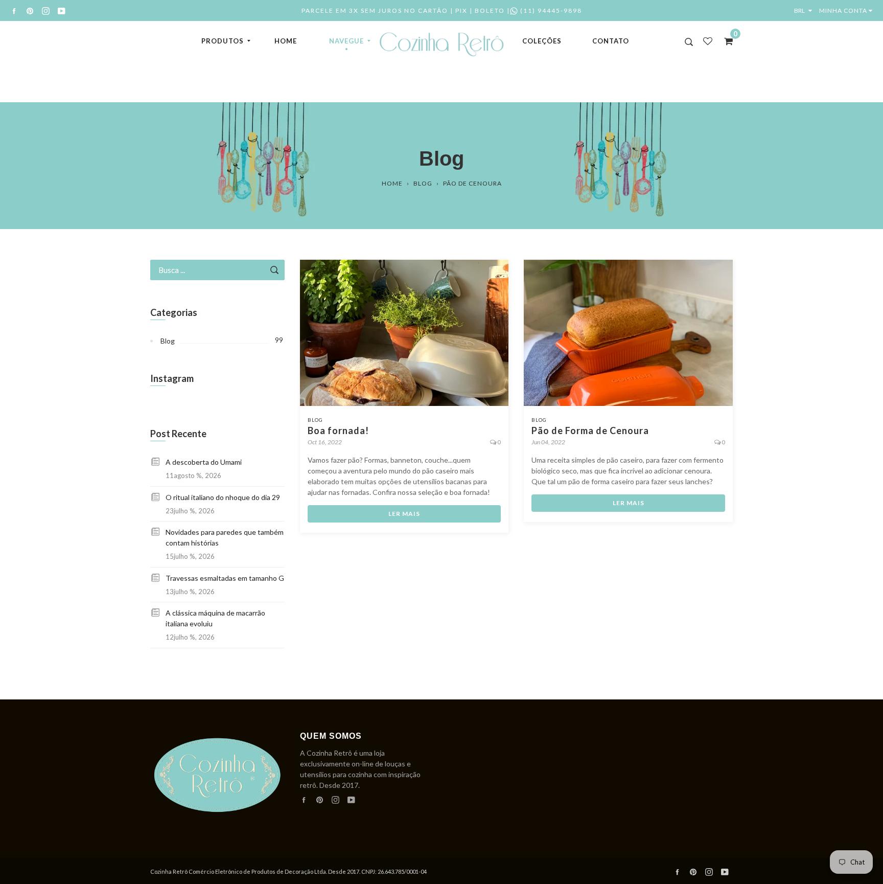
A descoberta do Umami (204, 462)
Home (285, 41)
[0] (725, 41)
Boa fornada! (338, 430)
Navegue (346, 41)
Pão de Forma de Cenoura (590, 430)
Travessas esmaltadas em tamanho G (225, 578)
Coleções (542, 41)
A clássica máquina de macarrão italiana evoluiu (215, 618)
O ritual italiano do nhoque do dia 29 (223, 497)
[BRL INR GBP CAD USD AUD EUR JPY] (805, 10)
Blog (422, 183)
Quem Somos (331, 736)
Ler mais (404, 513)
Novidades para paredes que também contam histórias (225, 537)
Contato (610, 41)
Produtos (222, 41)
